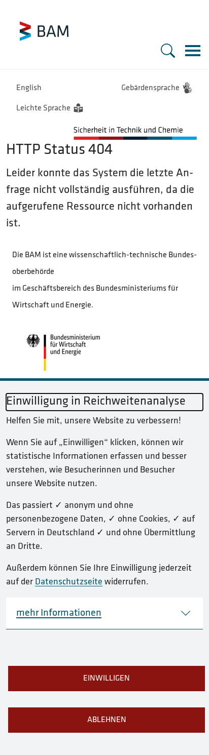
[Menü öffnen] (193, 51)
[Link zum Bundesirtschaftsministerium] (63, 352)
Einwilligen (106, 678)
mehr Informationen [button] (58, 613)
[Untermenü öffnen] (168, 51)
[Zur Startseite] (44, 31)
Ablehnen (106, 720)
